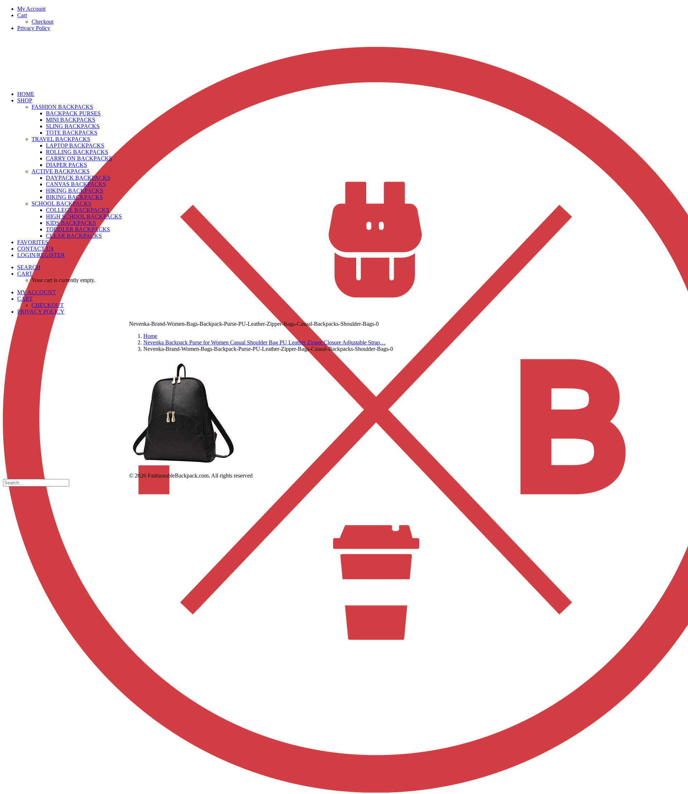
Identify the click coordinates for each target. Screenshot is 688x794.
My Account (31, 9)
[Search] (36, 482)
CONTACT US (35, 249)
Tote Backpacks (71, 133)
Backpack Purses (73, 113)
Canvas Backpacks (76, 184)
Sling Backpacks (73, 126)
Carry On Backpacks (79, 158)
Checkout (42, 22)
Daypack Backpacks (78, 178)
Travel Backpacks (61, 139)
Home (150, 336)
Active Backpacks (61, 171)
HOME (25, 94)
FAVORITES (32, 242)
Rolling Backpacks (77, 152)
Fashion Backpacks (62, 107)
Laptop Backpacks (75, 145)
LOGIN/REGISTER (41, 255)
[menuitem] (351, 9)
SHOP (24, 100)
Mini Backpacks (70, 120)
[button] (28, 267)
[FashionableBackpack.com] (344, 61)
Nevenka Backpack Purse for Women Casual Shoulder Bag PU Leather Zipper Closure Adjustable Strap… (264, 342)
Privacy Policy (33, 28)
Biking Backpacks (74, 197)
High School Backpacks (84, 216)
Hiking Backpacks (74, 191)
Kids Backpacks (71, 223)
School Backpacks (61, 203)
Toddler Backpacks (78, 229)
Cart (22, 15)
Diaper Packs (66, 165)
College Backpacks (77, 210)
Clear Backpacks (74, 236)
